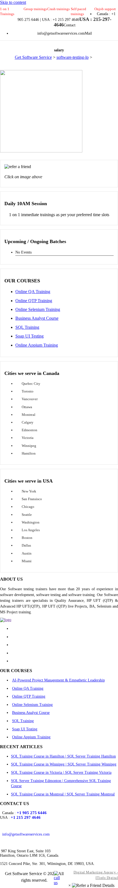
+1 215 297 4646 (26, 817)
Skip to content (13, 2)
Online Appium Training (36, 345)
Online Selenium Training (37, 309)
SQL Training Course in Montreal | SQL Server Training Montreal (63, 794)
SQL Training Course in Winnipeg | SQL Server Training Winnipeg (63, 764)
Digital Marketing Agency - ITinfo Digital (96, 875)
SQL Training (27, 327)
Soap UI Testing (29, 336)
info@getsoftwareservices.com (26, 834)
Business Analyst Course (36, 318)
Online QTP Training (33, 300)
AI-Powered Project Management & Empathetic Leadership (58, 680)
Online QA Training (32, 291)
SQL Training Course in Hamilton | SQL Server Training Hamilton (63, 756)
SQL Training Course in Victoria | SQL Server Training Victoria (61, 772)
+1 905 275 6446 (32, 813)
